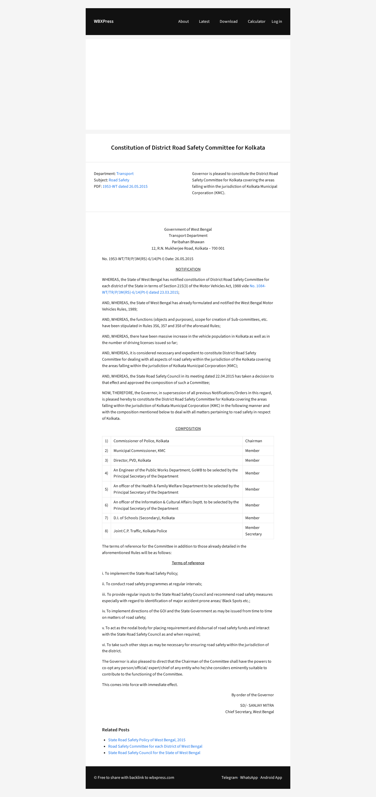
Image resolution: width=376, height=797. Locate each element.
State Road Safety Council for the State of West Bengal (154, 753)
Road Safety (119, 180)
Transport (125, 173)
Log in (277, 21)
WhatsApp (249, 777)
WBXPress (104, 21)
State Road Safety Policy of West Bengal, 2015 (146, 740)
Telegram (230, 777)
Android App (271, 777)
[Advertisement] (188, 87)
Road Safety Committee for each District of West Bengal (155, 746)
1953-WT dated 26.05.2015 (125, 186)
